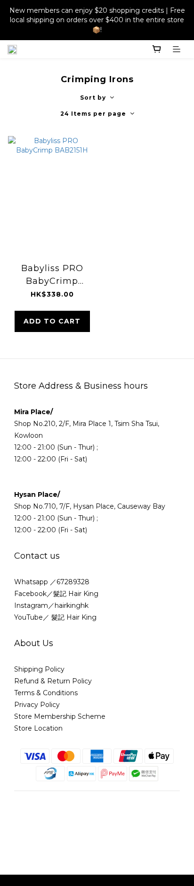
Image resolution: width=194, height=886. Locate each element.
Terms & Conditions (47, 693)
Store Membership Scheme (59, 716)
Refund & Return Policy (53, 681)
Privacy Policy (37, 704)
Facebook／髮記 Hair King (56, 593)
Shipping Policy (39, 669)
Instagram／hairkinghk (51, 605)
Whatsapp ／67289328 (51, 582)
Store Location (38, 728)
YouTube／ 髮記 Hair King (55, 617)
